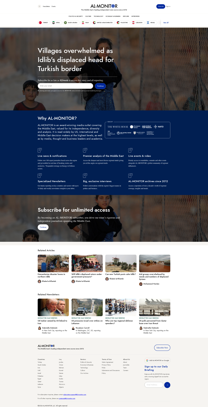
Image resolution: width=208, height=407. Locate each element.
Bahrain (61, 368)
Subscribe (161, 6)
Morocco (62, 384)
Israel (39, 373)
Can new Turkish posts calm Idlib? (120, 274)
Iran (39, 368)
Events (53, 6)
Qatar (39, 381)
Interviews (135, 16)
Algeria (61, 387)
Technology (98, 16)
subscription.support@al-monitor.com (74, 394)
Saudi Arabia (42, 365)
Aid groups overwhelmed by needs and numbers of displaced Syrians (153, 277)
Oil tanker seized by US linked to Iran (52, 322)
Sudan (61, 379)
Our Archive (84, 373)
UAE (39, 370)
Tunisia (61, 381)
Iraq (60, 359)
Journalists (126, 365)
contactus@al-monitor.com (67, 398)
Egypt (39, 379)
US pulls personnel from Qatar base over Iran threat (153, 322)
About (125, 362)
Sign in (168, 6)
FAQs (103, 368)
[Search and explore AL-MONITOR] (39, 6)
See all (165, 23)
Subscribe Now (162, 347)
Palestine (40, 376)
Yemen (61, 373)
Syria (39, 387)
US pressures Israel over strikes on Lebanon (87, 322)
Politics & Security (76, 16)
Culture (88, 16)
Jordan (61, 362)
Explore (126, 16)
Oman (61, 365)
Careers (125, 370)
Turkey (40, 362)
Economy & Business (113, 16)
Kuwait (61, 370)
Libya (60, 376)
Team (125, 368)
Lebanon (40, 384)
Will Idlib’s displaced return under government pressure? (87, 275)
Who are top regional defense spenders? (119, 322)
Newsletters (46, 6)
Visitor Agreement (107, 362)
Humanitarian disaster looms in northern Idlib (51, 275)
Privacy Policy (106, 365)
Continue (43, 227)
